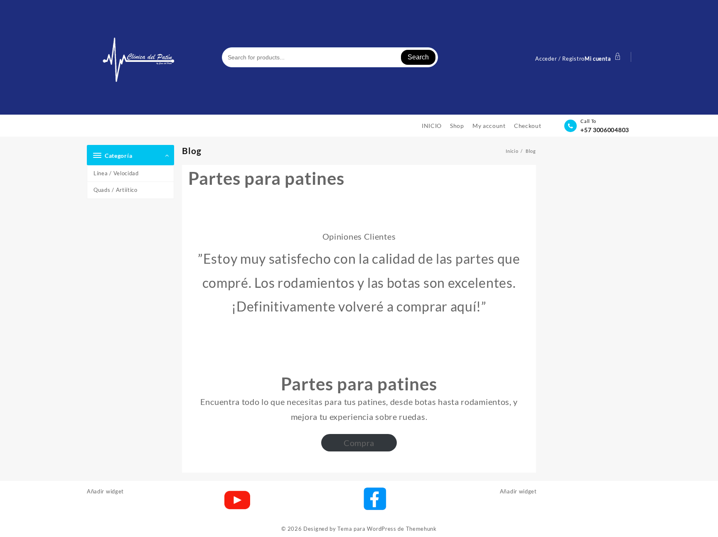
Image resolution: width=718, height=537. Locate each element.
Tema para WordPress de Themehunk (386, 528)
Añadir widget (105, 491)
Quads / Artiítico (115, 189)
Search (418, 57)
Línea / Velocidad (116, 173)
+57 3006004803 (604, 129)
